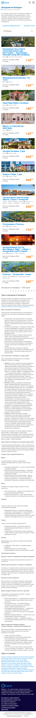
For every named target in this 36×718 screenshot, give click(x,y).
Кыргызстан (10, 673)
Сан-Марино (16, 665)
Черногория (4, 658)
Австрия (9, 657)
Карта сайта (4, 709)
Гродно (20, 306)
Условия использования (8, 707)
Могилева (26, 306)
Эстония (29, 658)
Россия (9, 663)
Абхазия (26, 670)
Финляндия (19, 661)
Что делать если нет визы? (9, 703)
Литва (14, 658)
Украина (3, 665)
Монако (13, 661)
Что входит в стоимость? (8, 701)
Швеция (3, 660)
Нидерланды (10, 660)
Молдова (13, 671)
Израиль (9, 666)
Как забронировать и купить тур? (11, 700)
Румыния (3, 666)
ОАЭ (16, 673)
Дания (14, 663)
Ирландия (20, 670)
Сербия (29, 663)
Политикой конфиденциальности (14, 716)
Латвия (19, 658)
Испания (21, 657)
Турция (30, 665)
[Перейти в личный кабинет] (29, 2)
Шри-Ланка (25, 671)
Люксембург (23, 660)
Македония (12, 668)
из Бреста (4, 306)
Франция (31, 657)
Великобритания (6, 661)
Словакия (24, 658)
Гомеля (15, 306)
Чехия (10, 658)
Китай (30, 671)
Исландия (4, 671)
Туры (4, 9)
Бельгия (16, 660)
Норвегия (4, 663)
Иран (9, 671)
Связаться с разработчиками (9, 705)
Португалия (23, 665)
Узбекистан (13, 670)
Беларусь (4, 657)
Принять (26, 716)
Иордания (15, 666)
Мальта (19, 671)
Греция (18, 663)
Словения (9, 665)
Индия (20, 673)
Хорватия (26, 661)
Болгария (23, 663)
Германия (15, 657)
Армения (24, 668)
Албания (25, 666)
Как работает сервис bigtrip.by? (10, 698)
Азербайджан (5, 670)
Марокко (31, 670)
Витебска (10, 306)
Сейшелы (4, 673)
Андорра (19, 668)
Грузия (21, 666)
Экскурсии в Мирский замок (11, 25)
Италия (26, 657)
